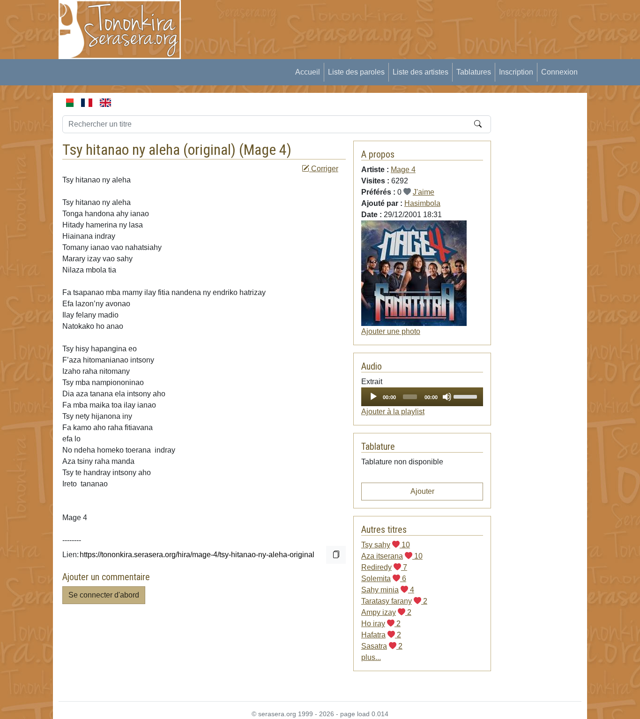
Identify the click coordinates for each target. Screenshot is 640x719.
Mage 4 (265, 150)
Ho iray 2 (381, 624)
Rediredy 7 (384, 567)
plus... (371, 657)
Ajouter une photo (390, 331)
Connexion (559, 72)
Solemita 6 (383, 579)
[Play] (373, 396)
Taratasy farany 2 (394, 601)
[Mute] (447, 396)
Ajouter (422, 491)
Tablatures (473, 72)
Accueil (307, 72)
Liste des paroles (356, 72)
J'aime (423, 192)
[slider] (466, 395)
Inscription (516, 72)
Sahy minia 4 (387, 590)
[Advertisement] (362, 21)
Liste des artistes (420, 72)
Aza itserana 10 (392, 556)
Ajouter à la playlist (392, 412)
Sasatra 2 (381, 646)
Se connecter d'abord (103, 595)
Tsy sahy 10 (385, 545)
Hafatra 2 (381, 635)
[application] (422, 396)
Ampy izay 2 (386, 612)
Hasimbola (422, 203)
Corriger (323, 169)
